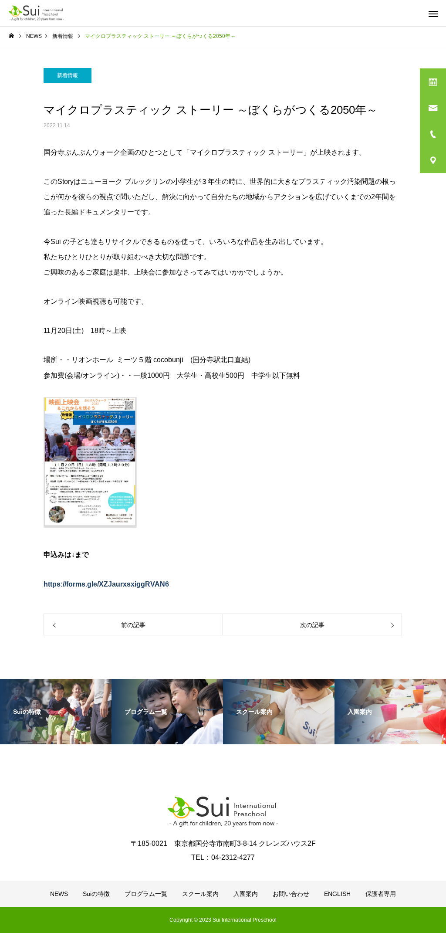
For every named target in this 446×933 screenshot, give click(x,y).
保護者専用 (380, 893)
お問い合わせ (291, 893)
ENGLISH (337, 893)
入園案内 (245, 893)
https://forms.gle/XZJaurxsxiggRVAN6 (106, 584)
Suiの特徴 (96, 893)
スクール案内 (200, 893)
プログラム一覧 (146, 893)
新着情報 (67, 75)
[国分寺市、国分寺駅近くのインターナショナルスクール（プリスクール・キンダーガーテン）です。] (36, 13)
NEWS (59, 893)
